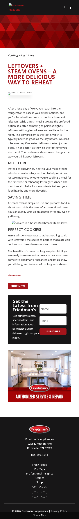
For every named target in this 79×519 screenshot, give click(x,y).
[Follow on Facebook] (35, 495)
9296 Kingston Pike (40, 443)
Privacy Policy (59, 511)
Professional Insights (39, 473)
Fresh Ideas (27, 55)
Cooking (13, 55)
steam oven (15, 275)
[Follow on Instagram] (44, 495)
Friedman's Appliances (39, 439)
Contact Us (39, 486)
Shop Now (18, 286)
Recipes (39, 478)
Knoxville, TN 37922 (39, 448)
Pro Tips (39, 469)
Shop (39, 482)
